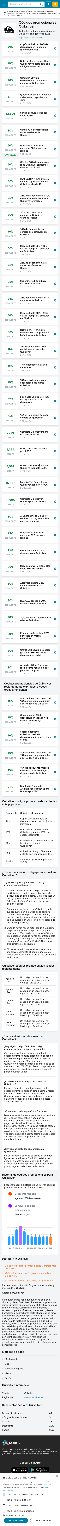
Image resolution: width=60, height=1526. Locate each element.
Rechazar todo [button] (43, 1520)
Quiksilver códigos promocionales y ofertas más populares (30, 1267)
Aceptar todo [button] (16, 1520)
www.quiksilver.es (33, 1397)
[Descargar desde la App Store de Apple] (19, 1470)
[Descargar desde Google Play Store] (39, 1470)
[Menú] (4, 4)
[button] (30, 1515)
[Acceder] (55, 4)
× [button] (57, 1476)
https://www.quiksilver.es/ (30, 37)
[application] (30, 1235)
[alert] (30, 1499)
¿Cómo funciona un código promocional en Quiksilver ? (28, 1274)
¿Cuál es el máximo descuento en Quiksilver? (29, 1280)
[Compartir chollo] (48, 4)
